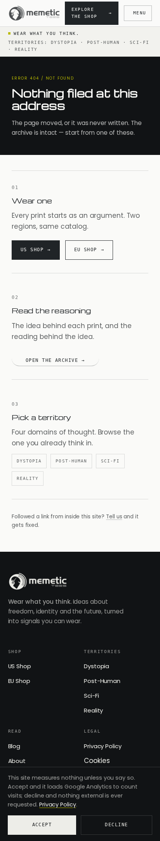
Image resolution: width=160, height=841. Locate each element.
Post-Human (71, 461)
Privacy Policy (103, 746)
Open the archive (52, 360)
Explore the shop (91, 13)
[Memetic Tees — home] (33, 13)
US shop (32, 249)
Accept (42, 824)
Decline (116, 824)
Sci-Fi (110, 461)
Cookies (97, 760)
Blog (14, 746)
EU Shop (19, 681)
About (17, 761)
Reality (27, 478)
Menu (139, 13)
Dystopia (29, 461)
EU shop (85, 249)
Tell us (114, 516)
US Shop (19, 666)
